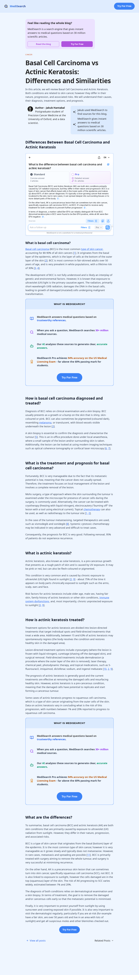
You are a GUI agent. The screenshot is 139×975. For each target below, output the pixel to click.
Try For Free (124, 6)
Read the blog (43, 44)
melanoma (45, 422)
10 (105, 668)
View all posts (38, 940)
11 (88, 854)
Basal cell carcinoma (37, 249)
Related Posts (102, 940)
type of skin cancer (92, 249)
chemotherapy (91, 509)
